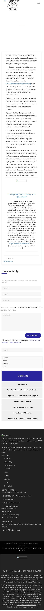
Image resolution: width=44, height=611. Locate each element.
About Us (7, 458)
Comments (5, 364)
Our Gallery (8, 462)
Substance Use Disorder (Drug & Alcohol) (22, 419)
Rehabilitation (8, 261)
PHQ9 (6, 483)
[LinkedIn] (7, 534)
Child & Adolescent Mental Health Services (22, 390)
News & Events (9, 465)
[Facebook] (2, 534)
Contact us (8, 469)
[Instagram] (5, 534)
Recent (4, 361)
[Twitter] (4, 534)
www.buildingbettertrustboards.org (18, 84)
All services (22, 384)
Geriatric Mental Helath (22, 401)
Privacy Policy (8, 486)
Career (6, 476)
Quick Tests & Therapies (22, 413)
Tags (3, 367)
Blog (6, 472)
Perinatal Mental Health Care (22, 407)
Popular (5, 358)
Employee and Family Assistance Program (22, 396)
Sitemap (7, 479)
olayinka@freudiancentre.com (19, 244)
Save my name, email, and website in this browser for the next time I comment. (21, 308)
